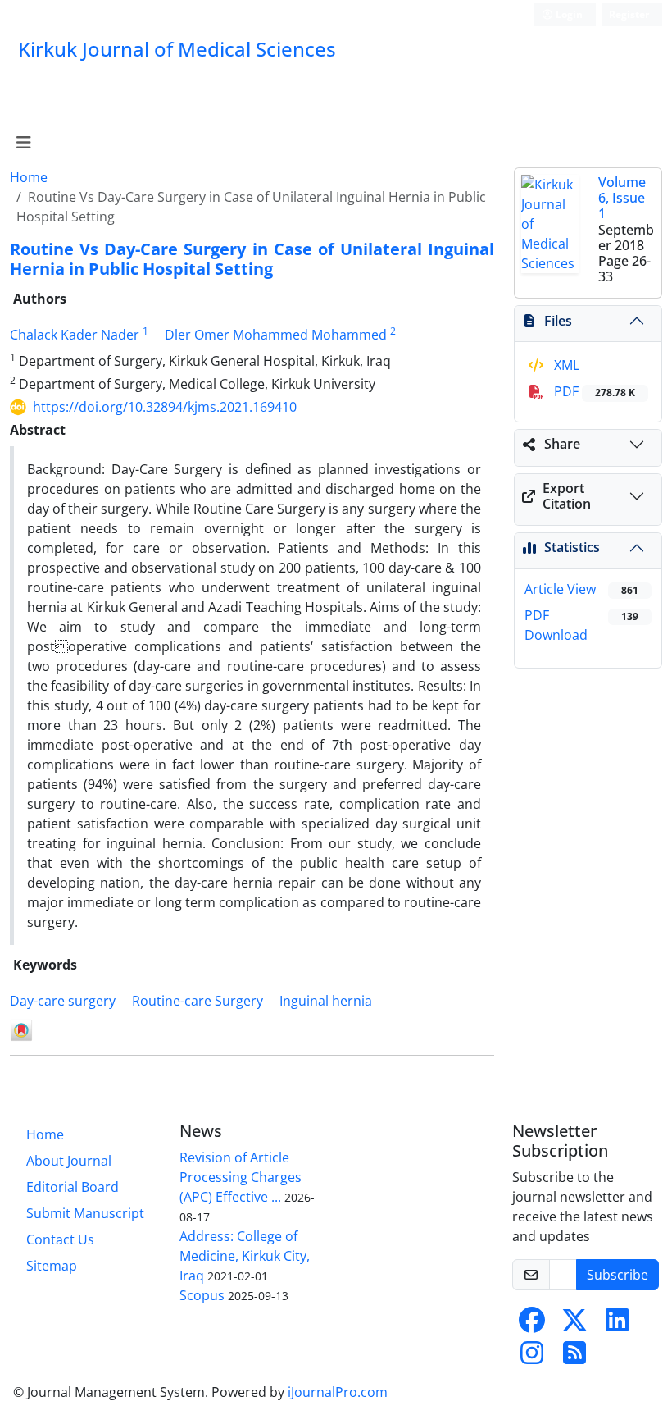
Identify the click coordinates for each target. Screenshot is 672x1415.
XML (565, 365)
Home (29, 177)
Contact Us (60, 1239)
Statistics (572, 547)
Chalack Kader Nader (74, 335)
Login (568, 14)
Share (562, 444)
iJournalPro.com (338, 1392)
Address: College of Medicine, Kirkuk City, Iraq (244, 1256)
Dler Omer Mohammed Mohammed (276, 335)
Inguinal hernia (325, 1001)
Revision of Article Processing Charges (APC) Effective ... (240, 1177)
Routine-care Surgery (197, 1001)
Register (629, 14)
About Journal (68, 1161)
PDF (593, 391)
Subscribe (617, 1275)
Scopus (202, 1295)
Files (558, 321)
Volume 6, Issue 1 (622, 197)
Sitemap (51, 1266)
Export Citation (567, 496)
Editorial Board (72, 1187)
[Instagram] (532, 1358)
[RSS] (574, 1358)
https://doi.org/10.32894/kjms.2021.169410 (165, 407)
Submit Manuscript (85, 1213)
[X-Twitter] (574, 1325)
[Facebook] (532, 1325)
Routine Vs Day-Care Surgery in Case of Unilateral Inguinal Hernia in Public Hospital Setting (252, 259)
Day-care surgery (63, 1001)
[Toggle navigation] (23, 142)
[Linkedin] (617, 1325)
